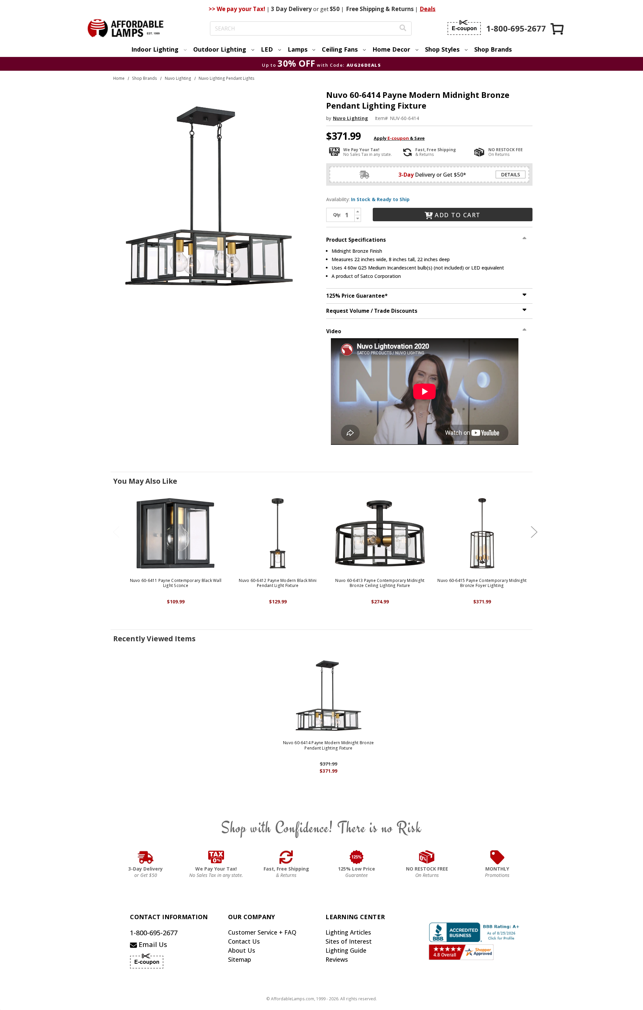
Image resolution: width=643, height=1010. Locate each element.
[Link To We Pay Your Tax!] (216, 857)
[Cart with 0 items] (558, 29)
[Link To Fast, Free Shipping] (286, 857)
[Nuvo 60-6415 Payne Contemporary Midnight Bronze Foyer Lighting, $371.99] (482, 533)
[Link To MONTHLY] (497, 857)
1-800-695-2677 (153, 932)
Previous (116, 532)
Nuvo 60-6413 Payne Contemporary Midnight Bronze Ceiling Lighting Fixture (379, 583)
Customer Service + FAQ (262, 932)
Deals (427, 9)
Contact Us (244, 941)
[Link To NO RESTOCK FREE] (427, 857)
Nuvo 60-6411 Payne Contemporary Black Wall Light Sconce (176, 583)
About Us (241, 950)
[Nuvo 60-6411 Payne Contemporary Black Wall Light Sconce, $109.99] (176, 533)
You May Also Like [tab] (145, 481)
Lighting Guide (346, 950)
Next (534, 532)
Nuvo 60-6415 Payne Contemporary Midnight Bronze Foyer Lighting (481, 583)
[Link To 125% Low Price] (356, 857)
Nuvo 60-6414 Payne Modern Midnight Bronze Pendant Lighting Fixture (328, 745)
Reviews (337, 959)
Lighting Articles (348, 932)
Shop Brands (493, 49)
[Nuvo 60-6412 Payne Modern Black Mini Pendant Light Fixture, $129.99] (278, 533)
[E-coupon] (464, 27)
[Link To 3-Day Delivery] (145, 857)
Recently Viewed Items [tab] (154, 638)
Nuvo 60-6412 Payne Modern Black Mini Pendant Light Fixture (277, 583)
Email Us (152, 944)
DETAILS (510, 174)
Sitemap (239, 959)
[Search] (403, 28)
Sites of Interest (349, 941)
